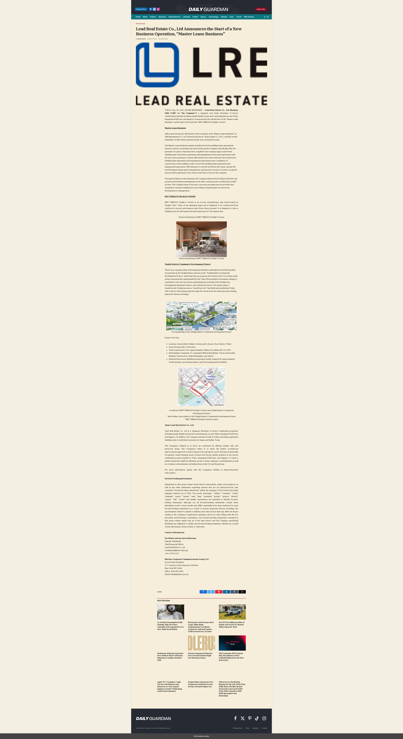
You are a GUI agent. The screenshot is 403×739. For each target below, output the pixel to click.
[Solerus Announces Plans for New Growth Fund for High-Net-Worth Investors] (201, 643)
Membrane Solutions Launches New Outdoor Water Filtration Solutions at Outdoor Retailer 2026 (170, 656)
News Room (141, 39)
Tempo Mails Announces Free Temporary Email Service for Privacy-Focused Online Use (200, 684)
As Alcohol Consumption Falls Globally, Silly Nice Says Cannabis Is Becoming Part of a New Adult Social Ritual (170, 625)
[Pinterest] (140, 130)
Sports (203, 17)
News (145, 17)
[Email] (140, 135)
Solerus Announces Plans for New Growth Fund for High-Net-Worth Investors (200, 655)
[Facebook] (140, 115)
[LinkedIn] (140, 125)
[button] (264, 16)
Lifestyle (186, 17)
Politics (153, 17)
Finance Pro (141, 9)
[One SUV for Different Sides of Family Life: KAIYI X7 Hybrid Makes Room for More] (232, 612)
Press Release (140, 23)
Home (138, 17)
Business (162, 17)
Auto (232, 17)
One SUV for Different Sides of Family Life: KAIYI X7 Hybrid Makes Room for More (231, 624)
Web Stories (249, 17)
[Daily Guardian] (208, 9)
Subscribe (261, 9)
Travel (238, 17)
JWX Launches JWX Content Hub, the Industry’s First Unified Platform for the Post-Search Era (231, 656)
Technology (213, 17)
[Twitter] (140, 120)
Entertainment (174, 17)
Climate (224, 17)
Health (195, 17)
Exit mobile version (201, 736)
